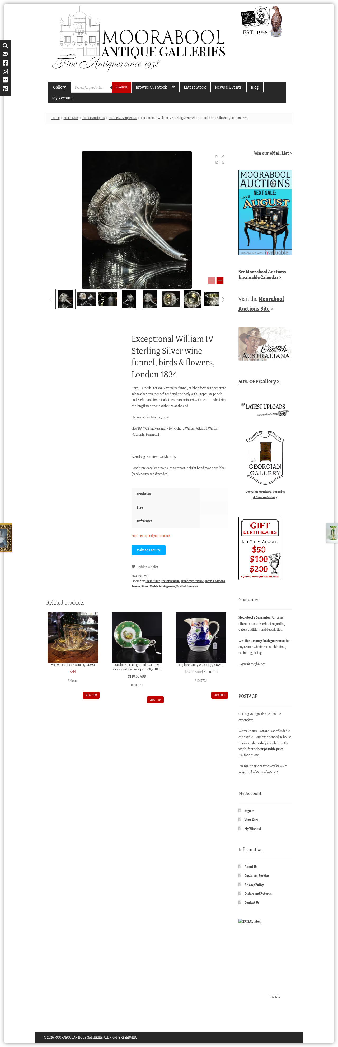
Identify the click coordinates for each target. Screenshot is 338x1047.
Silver (144, 586)
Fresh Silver (152, 581)
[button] (220, 159)
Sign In (249, 811)
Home (55, 118)
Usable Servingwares (123, 118)
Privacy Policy (254, 885)
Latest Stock (195, 87)
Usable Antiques (93, 118)
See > (262, 274)
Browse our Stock (151, 87)
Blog (255, 87)
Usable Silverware (187, 586)
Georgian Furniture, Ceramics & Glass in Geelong (265, 494)
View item (91, 695)
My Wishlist (253, 829)
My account (62, 98)
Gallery (59, 87)
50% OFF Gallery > (258, 381)
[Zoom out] (211, 280)
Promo (136, 586)
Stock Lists (71, 118)
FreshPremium (170, 581)
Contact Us (252, 903)
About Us (251, 867)
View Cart (251, 820)
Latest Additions (215, 581)
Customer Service (257, 876)
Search (121, 87)
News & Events (228, 87)
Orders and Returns (258, 894)
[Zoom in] (220, 280)
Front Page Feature (192, 581)
